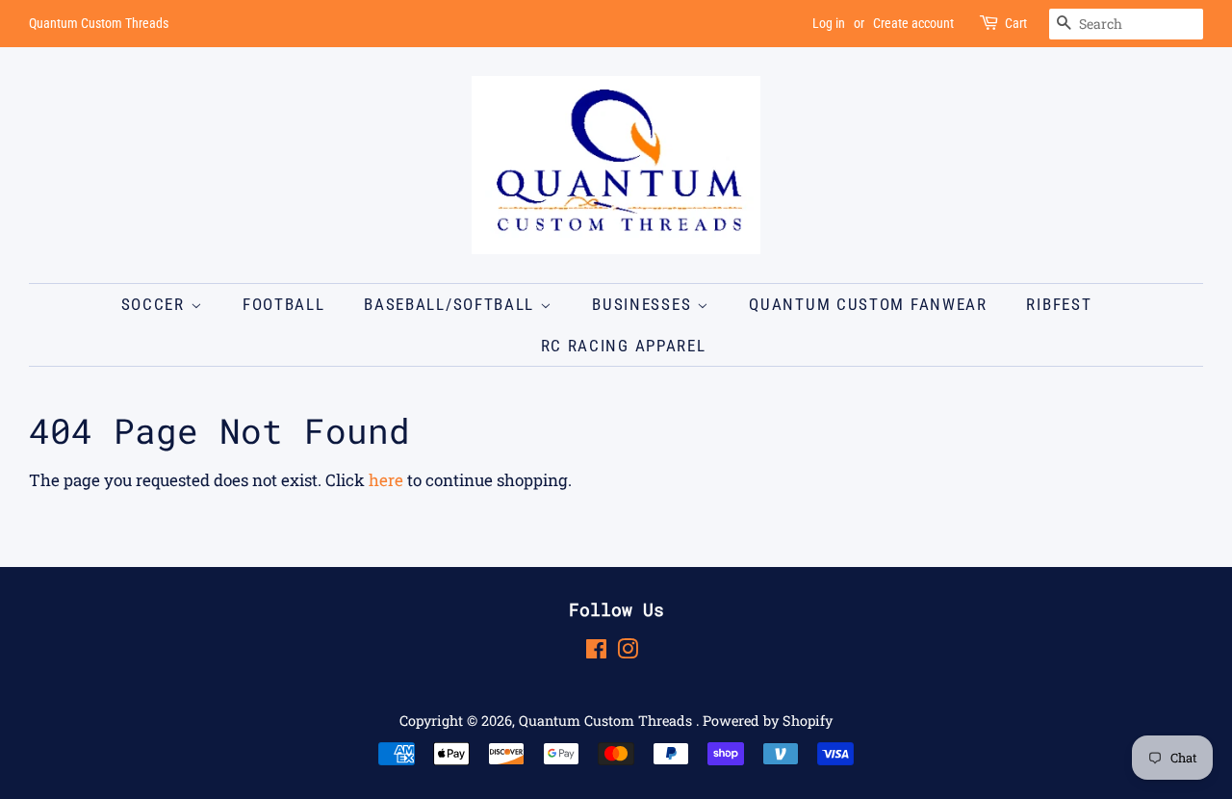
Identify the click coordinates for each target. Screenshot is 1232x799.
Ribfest (1058, 304)
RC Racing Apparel (623, 345)
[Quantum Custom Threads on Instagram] (627, 652)
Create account (913, 23)
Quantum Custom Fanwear (868, 304)
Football (284, 304)
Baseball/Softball (452, 304)
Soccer (156, 304)
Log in (828, 23)
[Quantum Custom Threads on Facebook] (596, 652)
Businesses (644, 304)
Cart (1016, 23)
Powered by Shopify (768, 720)
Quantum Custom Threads (607, 720)
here (386, 480)
